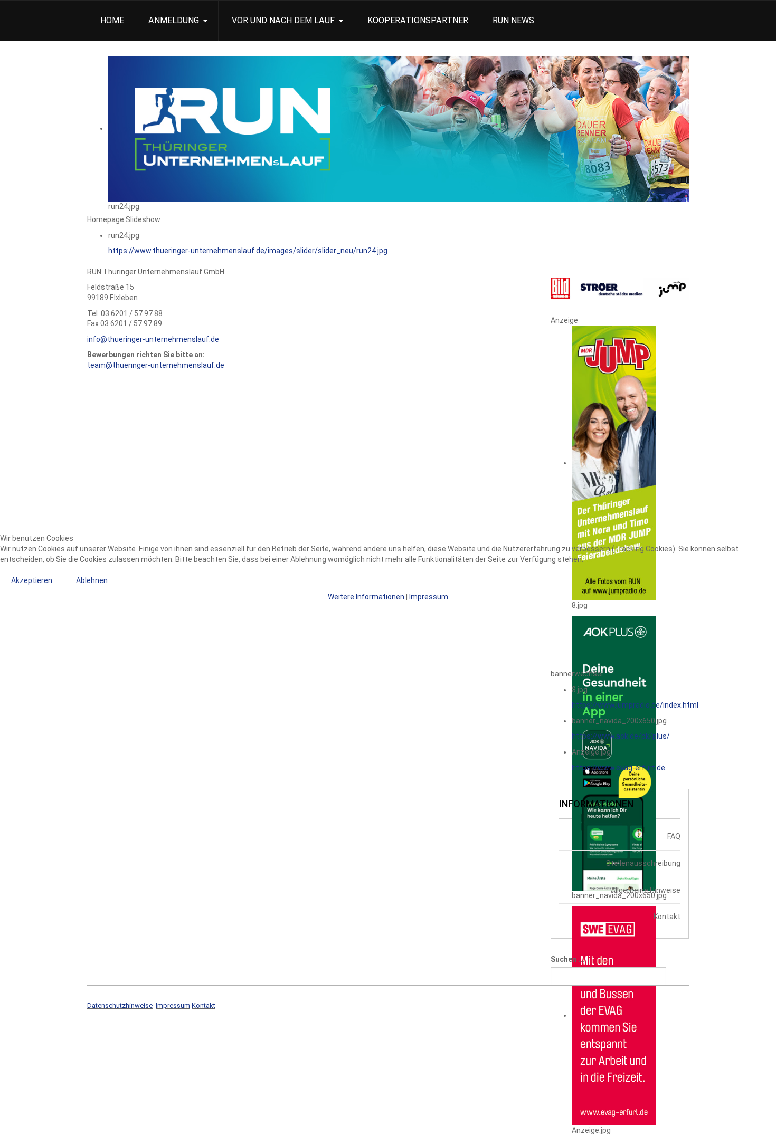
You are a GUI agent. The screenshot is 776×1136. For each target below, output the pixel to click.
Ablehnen (92, 580)
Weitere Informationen (366, 597)
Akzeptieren (31, 580)
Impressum (428, 597)
